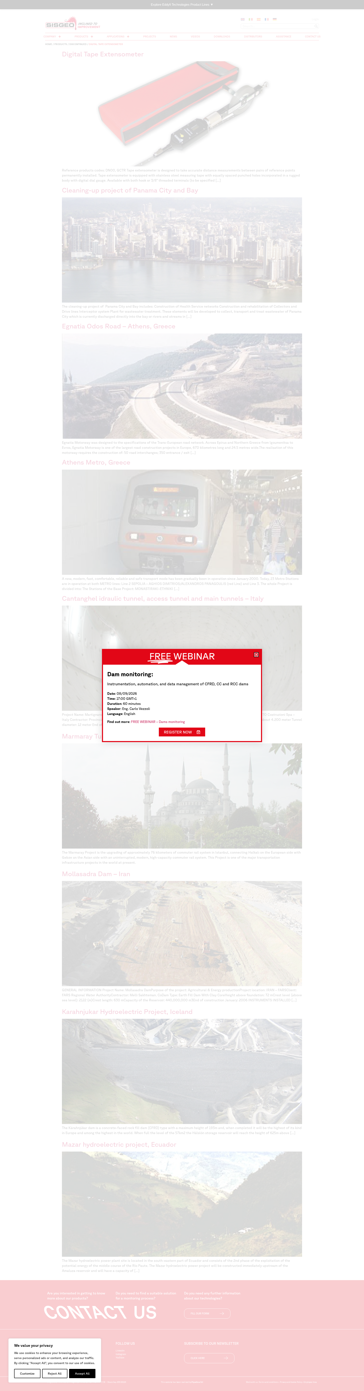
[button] (256, 654)
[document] (182, 695)
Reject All (55, 1373)
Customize (27, 1373)
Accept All (82, 1373)
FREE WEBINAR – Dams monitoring (158, 722)
